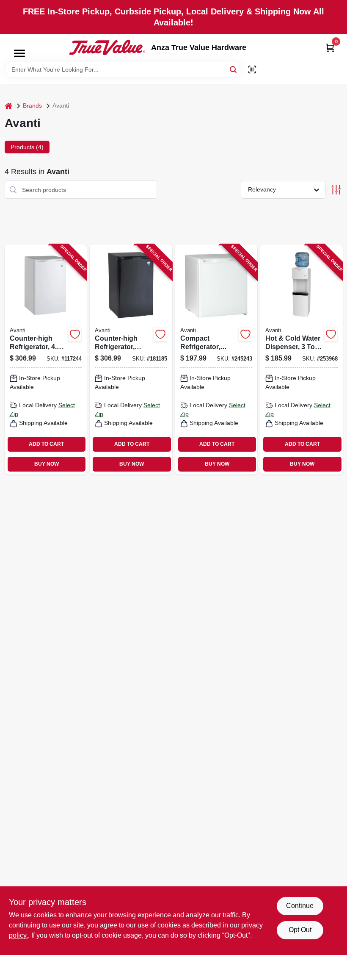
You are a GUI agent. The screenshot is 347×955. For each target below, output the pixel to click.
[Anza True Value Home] (107, 47)
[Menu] (19, 53)
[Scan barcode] (252, 69)
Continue (300, 905)
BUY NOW (46, 464)
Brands (32, 105)
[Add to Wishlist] (75, 334)
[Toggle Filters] (336, 189)
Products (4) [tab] (27, 147)
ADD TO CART (46, 444)
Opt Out (300, 929)
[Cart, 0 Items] (330, 47)
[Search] (234, 69)
